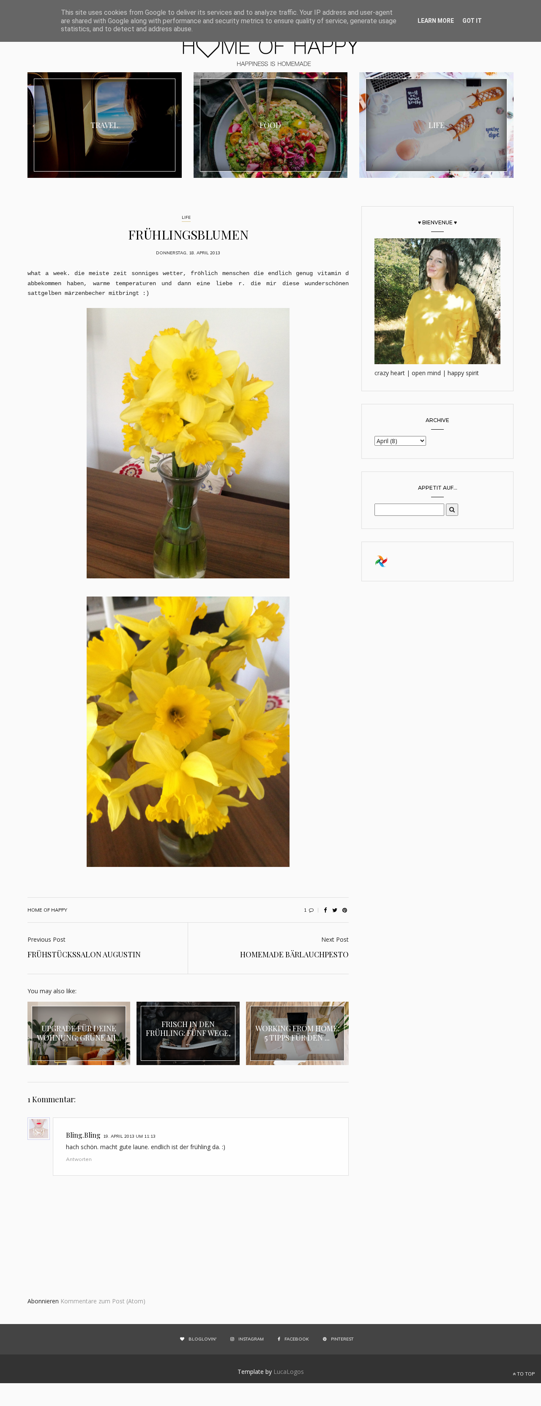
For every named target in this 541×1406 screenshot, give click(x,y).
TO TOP (525, 1374)
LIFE (186, 217)
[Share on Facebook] (325, 910)
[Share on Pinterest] (344, 910)
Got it (472, 20)
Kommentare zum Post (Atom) (102, 1301)
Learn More (436, 20)
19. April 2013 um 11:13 (129, 1136)
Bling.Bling (83, 1135)
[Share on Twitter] (335, 910)
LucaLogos (288, 1372)
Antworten (79, 1159)
